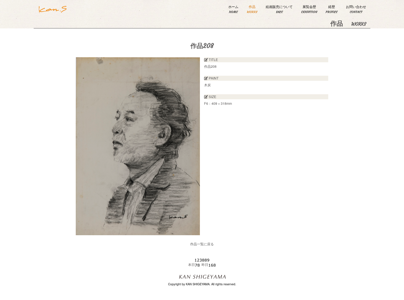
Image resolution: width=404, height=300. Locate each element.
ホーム (233, 9)
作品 (252, 9)
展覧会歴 (309, 9)
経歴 (332, 9)
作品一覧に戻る (202, 244)
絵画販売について (279, 9)
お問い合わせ (356, 9)
